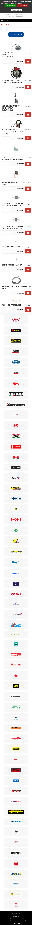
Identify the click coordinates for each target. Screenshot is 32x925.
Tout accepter (11, 5)
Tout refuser (23, 5)
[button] (28, 61)
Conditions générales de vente (16, 919)
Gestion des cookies (22, 921)
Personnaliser (16, 10)
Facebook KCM (16, 916)
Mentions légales (9, 921)
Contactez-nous (16, 923)
